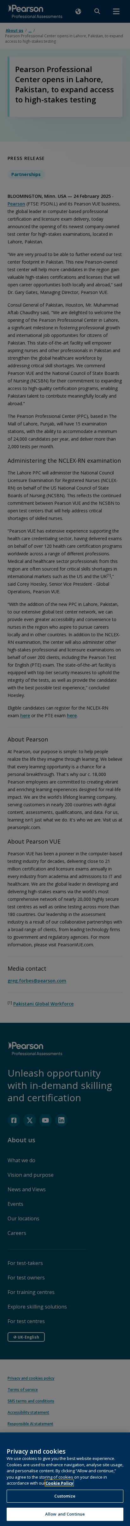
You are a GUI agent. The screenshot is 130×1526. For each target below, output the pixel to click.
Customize (64, 1496)
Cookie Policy (59, 1483)
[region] (65, 1479)
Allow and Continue (65, 1514)
